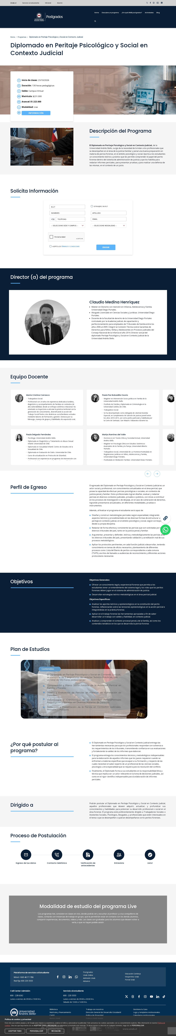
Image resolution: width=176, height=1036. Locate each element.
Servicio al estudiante (30, 3)
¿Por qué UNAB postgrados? (132, 13)
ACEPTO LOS (65, 246)
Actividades (149, 13)
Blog (158, 13)
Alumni (59, 3)
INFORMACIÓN (36, 113)
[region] (52, 409)
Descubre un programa (110, 13)
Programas (22, 37)
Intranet (48, 3)
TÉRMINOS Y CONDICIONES (70, 246)
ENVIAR (105, 247)
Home (96, 13)
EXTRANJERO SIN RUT (101, 206)
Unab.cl (13, 3)
